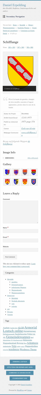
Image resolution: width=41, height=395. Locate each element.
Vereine (10, 314)
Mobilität (15, 298)
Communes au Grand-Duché (20, 373)
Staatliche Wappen (23, 28)
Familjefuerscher (21, 334)
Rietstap (20, 343)
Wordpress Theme (28, 349)
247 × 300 (20, 47)
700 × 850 (29, 47)
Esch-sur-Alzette (28, 128)
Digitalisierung (29, 331)
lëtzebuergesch (17, 340)
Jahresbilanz (7, 340)
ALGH (21, 327)
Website (6, 246)
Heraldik (22, 25)
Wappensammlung (18, 293)
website (14, 306)
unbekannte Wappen (19, 287)
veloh (18, 346)
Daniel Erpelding (14, 5)
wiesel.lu (5, 350)
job (8, 309)
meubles (14, 282)
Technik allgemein (18, 301)
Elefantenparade (8, 334)
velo (13, 303)
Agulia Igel (13, 328)
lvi (12, 340)
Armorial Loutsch (20, 362)
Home (15, 25)
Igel (32, 337)
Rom (25, 343)
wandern (22, 346)
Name (5, 228)
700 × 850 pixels (33, 158)
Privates (10, 312)
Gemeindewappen (18, 336)
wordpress (13, 349)
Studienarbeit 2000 (19, 378)
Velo (14, 346)
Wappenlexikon (31, 346)
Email (6, 237)
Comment (6, 199)
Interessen (10, 295)
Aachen (6, 327)
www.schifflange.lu (29, 134)
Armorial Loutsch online (20, 329)
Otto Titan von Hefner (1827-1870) (19, 367)
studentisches (7, 346)
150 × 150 (11, 47)
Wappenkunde (17, 290)
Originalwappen (17, 284)
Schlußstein (32, 342)
